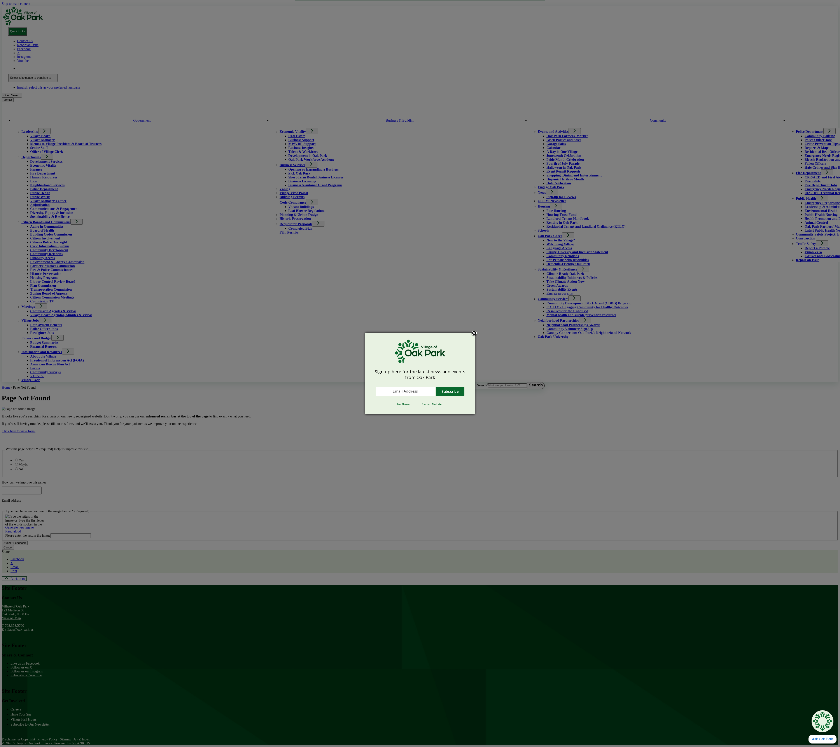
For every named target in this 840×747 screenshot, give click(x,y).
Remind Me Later (432, 404)
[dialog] (420, 373)
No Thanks (403, 404)
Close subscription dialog (474, 333)
